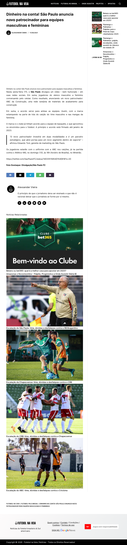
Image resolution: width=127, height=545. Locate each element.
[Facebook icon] (19, 203)
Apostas (111, 4)
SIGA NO (56, 530)
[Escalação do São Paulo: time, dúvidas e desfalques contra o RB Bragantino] (44, 301)
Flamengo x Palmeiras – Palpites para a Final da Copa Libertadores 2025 (110, 29)
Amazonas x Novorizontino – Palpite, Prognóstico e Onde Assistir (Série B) (41, 274)
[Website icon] (29, 203)
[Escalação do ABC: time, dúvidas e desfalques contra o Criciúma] (44, 463)
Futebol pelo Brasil (29, 504)
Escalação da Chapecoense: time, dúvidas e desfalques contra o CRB (39, 382)
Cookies (56, 525)
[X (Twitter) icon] (34, 203)
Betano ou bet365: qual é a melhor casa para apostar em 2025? (36, 270)
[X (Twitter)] (20, 175)
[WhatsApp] (40, 175)
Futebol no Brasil (69, 4)
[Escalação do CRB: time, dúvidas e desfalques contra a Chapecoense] (44, 409)
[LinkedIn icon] (24, 203)
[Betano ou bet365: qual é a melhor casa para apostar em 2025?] (44, 243)
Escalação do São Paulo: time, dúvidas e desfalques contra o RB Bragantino (42, 328)
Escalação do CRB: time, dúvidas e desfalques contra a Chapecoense (39, 436)
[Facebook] (10, 175)
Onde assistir (88, 4)
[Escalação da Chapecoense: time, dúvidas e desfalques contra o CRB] (44, 355)
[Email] (50, 175)
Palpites (99, 4)
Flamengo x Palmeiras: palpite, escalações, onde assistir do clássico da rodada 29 (111, 43)
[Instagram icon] (39, 203)
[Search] (120, 4)
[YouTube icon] (44, 203)
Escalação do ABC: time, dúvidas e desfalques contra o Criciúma (36, 490)
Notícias (55, 4)
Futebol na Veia (13, 504)
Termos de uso (67, 525)
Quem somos (53, 522)
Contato (64, 522)
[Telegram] (30, 175)
